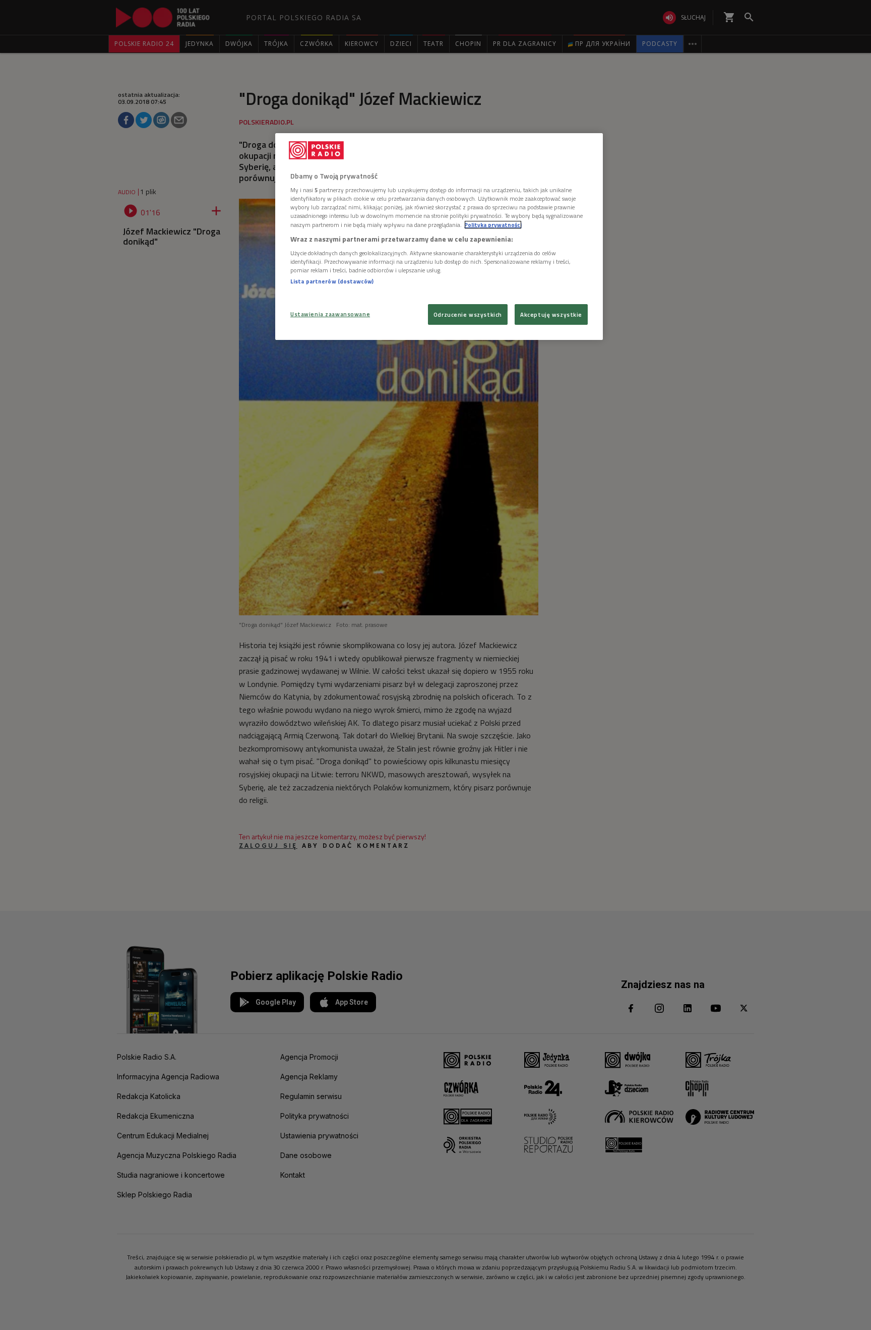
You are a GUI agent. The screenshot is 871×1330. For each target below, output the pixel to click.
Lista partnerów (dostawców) (332, 281)
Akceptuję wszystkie (551, 314)
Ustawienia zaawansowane (330, 314)
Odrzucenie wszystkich (467, 314)
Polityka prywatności (493, 224)
